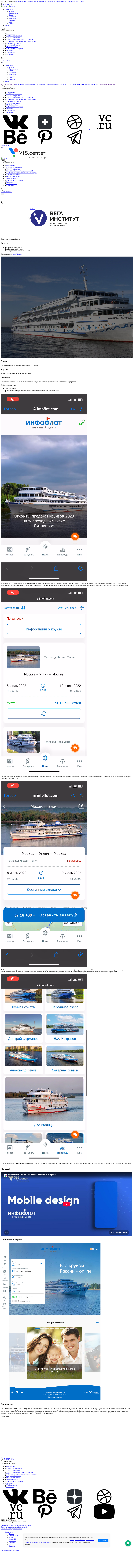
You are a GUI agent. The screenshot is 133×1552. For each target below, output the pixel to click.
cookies (72, 1540)
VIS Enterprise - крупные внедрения (47, 84)
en (3, 62)
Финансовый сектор (13, 45)
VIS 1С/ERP (38, 1)
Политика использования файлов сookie (14, 1527)
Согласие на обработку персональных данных (16, 1525)
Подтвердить (103, 1540)
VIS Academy (19, 1)
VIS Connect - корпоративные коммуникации (21, 41)
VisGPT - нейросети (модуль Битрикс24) (19, 39)
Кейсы (7, 25)
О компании (9, 9)
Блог (10, 22)
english (3, 145)
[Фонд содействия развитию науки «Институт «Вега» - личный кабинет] (55, 226)
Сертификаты (13, 13)
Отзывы (11, 11)
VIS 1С (62, 84)
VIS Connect (80, 1)
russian (7, 145)
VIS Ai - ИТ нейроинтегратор (52, 1)
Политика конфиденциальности (11, 1529)
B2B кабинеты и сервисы (14, 48)
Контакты (12, 23)
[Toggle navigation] (2, 194)
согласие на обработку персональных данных (38, 1542)
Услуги (11, 15)
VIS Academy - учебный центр (25, 84)
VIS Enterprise (28, 1)
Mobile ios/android (12, 47)
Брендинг (9, 50)
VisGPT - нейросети (68, 1)
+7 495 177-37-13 (9, 4)
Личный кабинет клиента (106, 84)
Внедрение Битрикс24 (13, 43)
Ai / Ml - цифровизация (14, 36)
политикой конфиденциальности (84, 1540)
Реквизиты (12, 18)
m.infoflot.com (17, 254)
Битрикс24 (12, 16)
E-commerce (10, 54)
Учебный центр (11, 52)
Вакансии (12, 20)
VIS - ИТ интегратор (8, 84)
